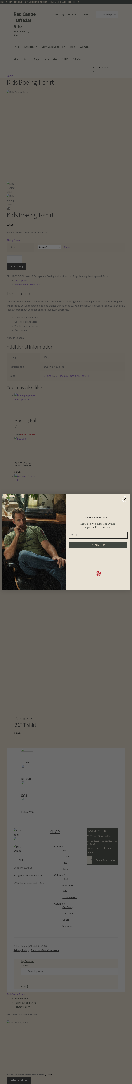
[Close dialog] (124, 499)
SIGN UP (98, 545)
